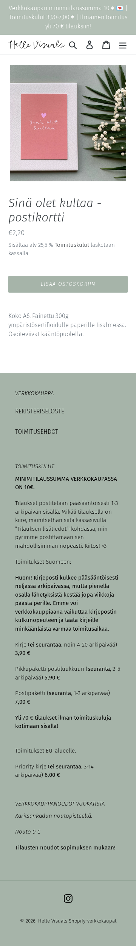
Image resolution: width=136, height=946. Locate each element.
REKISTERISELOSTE (39, 411)
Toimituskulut (72, 245)
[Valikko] (122, 44)
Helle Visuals (52, 921)
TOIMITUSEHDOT (36, 431)
